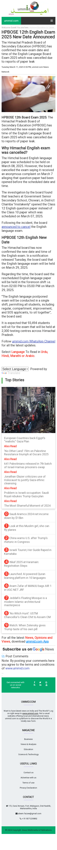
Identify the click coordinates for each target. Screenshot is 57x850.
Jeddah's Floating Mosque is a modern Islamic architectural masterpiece (25, 601)
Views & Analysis (28, 744)
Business (28, 739)
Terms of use (28, 782)
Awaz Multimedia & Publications (37, 830)
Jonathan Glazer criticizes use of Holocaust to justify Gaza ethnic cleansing (25, 480)
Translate (13, 373)
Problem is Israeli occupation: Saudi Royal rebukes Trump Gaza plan (26, 494)
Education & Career (45, 27)
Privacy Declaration (28, 788)
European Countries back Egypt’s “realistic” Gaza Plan (24, 439)
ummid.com (11, 20)
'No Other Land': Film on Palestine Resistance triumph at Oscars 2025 (26, 452)
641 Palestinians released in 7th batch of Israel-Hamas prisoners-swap (28, 465)
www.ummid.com (17, 668)
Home (32, 27)
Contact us (28, 772)
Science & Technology (28, 754)
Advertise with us (28, 777)
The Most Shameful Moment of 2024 (27, 505)
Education (28, 749)
